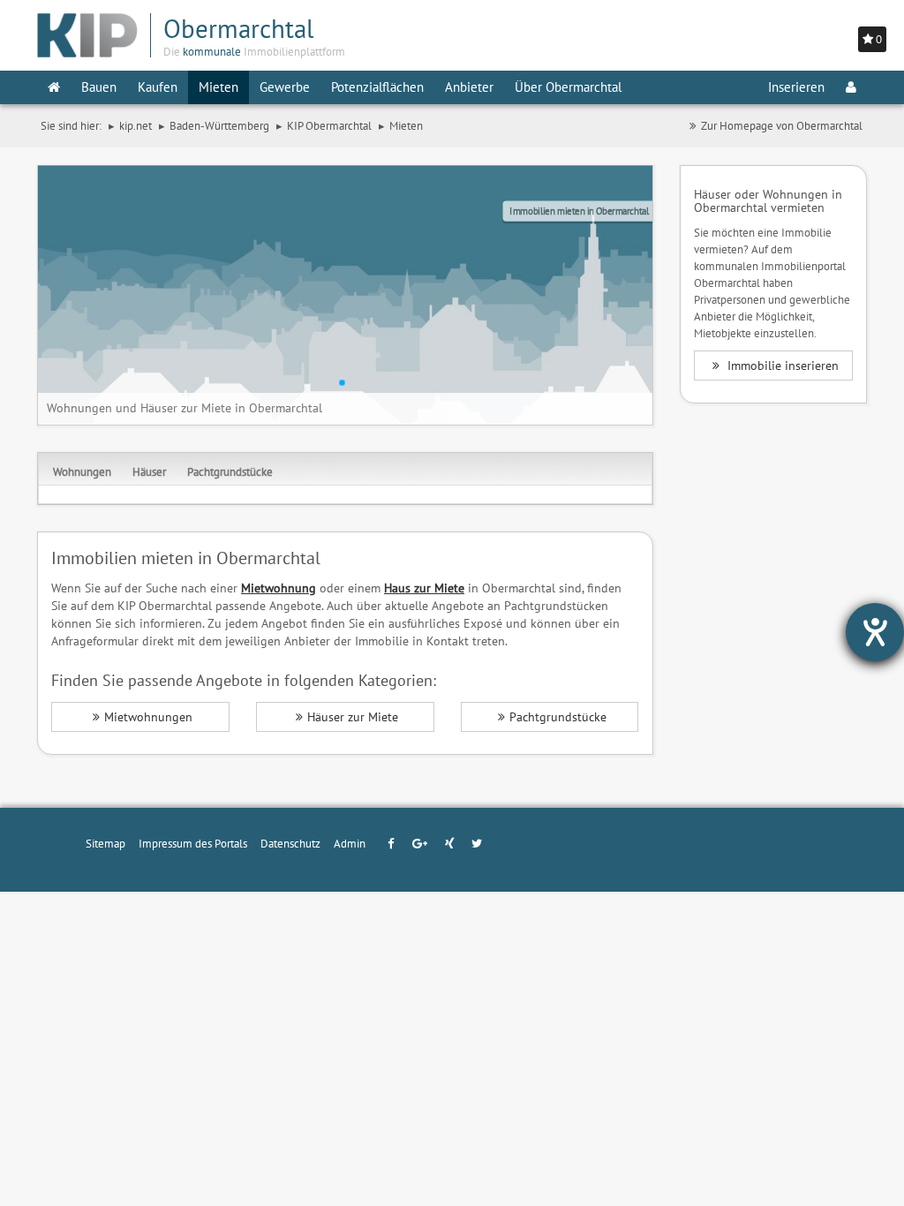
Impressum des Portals (193, 843)
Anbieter (469, 87)
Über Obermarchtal (568, 87)
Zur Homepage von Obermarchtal (782, 125)
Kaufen (157, 87)
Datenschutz (290, 843)
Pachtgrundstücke (230, 471)
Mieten (218, 87)
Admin (349, 843)
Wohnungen (82, 471)
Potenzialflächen (377, 87)
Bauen (99, 87)
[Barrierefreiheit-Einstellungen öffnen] (875, 632)
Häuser (149, 471)
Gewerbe (285, 87)
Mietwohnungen (148, 717)
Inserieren (796, 87)
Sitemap (105, 843)
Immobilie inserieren (781, 365)
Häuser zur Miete (352, 717)
